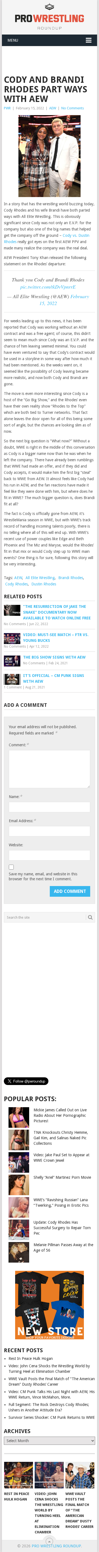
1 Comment (13, 687)
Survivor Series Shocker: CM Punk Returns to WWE (52, 1417)
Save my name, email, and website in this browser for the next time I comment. (43, 876)
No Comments (72, 108)
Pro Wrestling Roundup (56, 1546)
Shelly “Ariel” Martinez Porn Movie (62, 1177)
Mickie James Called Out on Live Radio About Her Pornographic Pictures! (60, 1115)
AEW (52, 108)
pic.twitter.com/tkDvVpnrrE (48, 286)
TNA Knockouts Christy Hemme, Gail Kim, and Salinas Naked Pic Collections (61, 1138)
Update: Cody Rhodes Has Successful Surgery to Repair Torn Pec (62, 1227)
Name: (15, 796)
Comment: (19, 744)
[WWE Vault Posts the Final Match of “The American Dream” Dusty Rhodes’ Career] (79, 1475)
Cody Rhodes (16, 584)
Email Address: (22, 820)
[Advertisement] (51, 60)
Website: (16, 845)
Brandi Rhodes (70, 578)
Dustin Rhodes (43, 584)
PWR (7, 108)
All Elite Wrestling (40, 578)
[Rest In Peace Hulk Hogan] (18, 1475)
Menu (12, 40)
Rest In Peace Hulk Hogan (31, 1358)
